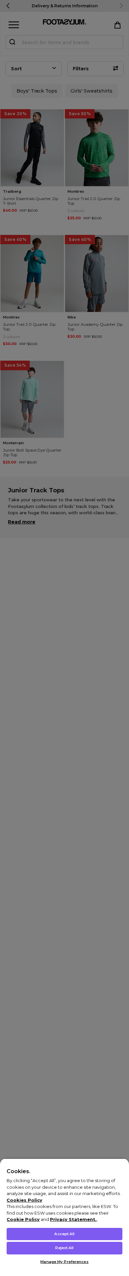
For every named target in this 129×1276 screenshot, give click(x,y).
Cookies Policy (24, 1200)
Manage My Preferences (64, 1261)
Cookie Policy (23, 1219)
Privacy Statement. (73, 1219)
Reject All (64, 1247)
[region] (64, 1217)
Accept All (64, 1234)
